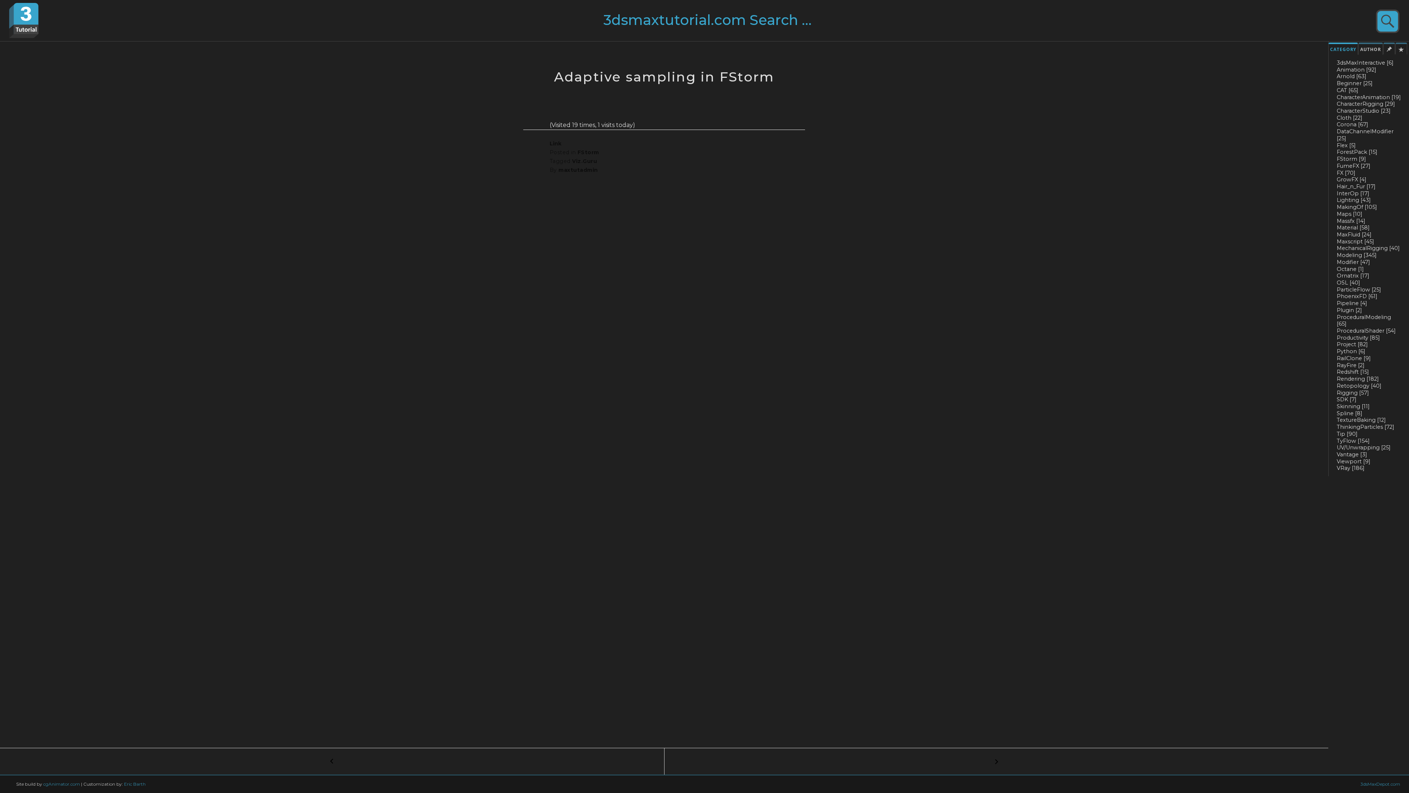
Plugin (1349, 310)
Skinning (1353, 406)
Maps (1349, 214)
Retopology (1359, 386)
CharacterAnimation (1369, 97)
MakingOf (1357, 207)
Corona (1352, 124)
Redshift (1353, 372)
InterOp (1353, 193)
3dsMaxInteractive (1365, 62)
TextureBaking (1361, 420)
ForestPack (1357, 152)
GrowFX (1351, 179)
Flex (1346, 145)
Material (1353, 227)
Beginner (1355, 83)
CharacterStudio (1364, 111)
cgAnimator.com (61, 784)
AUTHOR (1370, 49)
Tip (1347, 434)
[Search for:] (721, 22)
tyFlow (1353, 441)
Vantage (1352, 454)
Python (1351, 351)
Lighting (1354, 200)
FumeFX (1353, 166)
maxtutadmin (578, 170)
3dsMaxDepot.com (1380, 784)
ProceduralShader (1366, 330)
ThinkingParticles (1365, 427)
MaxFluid (1354, 234)
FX (1346, 173)
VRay (1351, 468)
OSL (1348, 282)
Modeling (1357, 255)
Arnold (1351, 76)
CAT (1347, 90)
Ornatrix (1353, 275)
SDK (1347, 399)
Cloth (1349, 118)
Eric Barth (135, 784)
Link (555, 143)
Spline (1349, 413)
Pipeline (1352, 303)
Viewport (1353, 461)
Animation (1356, 69)
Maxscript (1355, 241)
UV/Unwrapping (1364, 447)
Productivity (1358, 337)
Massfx (1351, 221)
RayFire (1351, 365)
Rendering (1358, 379)
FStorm (1351, 159)
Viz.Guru (584, 161)
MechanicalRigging (1368, 248)
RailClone (1354, 358)
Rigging (1353, 393)
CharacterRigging (1366, 104)
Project (1352, 344)
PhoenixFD (1357, 296)
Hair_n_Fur (1356, 186)
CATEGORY (1343, 49)
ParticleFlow (1359, 289)
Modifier (1353, 262)
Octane (1350, 269)
